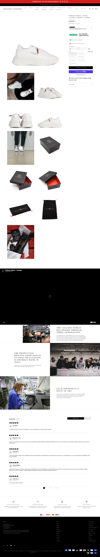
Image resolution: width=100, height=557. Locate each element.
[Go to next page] (58, 488)
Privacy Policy (91, 531)
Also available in (71, 46)
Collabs (51, 9)
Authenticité (90, 535)
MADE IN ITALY (72, 19)
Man (26, 7)
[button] (71, 21)
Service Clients (91, 529)
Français (83, 8)
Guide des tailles (90, 51)
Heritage (70, 7)
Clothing (37, 7)
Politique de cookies (92, 533)
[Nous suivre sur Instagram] (7, 545)
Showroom (44, 9)
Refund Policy (91, 523)
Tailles (90, 537)
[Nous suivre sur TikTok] (14, 545)
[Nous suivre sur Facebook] (4, 545)
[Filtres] (86, 418)
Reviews (37, 9)
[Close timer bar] (98, 2)
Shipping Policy (91, 525)
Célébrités (52, 7)
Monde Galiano (61, 7)
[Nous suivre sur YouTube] (11, 545)
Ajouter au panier (81, 67)
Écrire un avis (76, 418)
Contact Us (58, 9)
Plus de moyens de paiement (80, 74)
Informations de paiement (93, 527)
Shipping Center (91, 521)
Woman (31, 7)
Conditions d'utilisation (92, 540)
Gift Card (44, 7)
